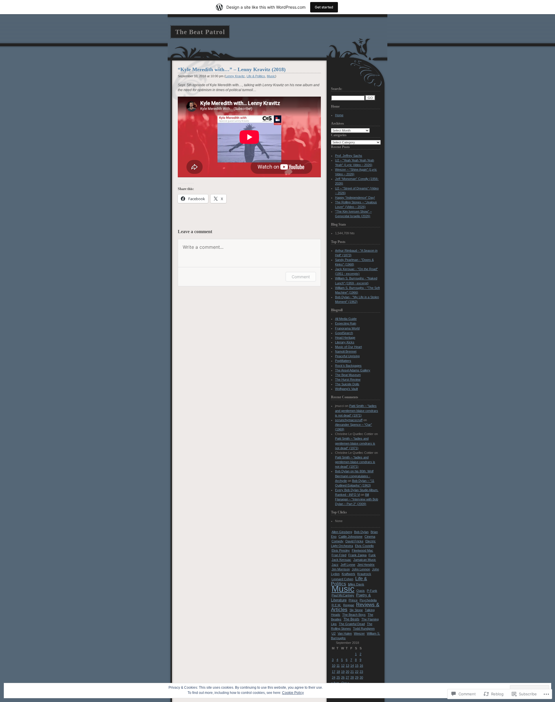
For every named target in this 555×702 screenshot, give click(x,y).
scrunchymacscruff (348, 420)
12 (343, 665)
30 (361, 677)
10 (333, 665)
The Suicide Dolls (347, 384)
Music (271, 76)
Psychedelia (368, 600)
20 (347, 671)
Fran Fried (339, 555)
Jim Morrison (341, 569)
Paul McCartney (343, 595)
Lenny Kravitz (235, 76)
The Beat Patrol (200, 32)
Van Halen (345, 633)
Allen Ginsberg (342, 532)
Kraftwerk (348, 574)
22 (356, 671)
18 (338, 671)
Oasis (360, 590)
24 (333, 677)
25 (338, 677)
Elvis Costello (364, 546)
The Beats (351, 619)
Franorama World (347, 328)
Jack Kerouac (341, 559)
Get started (324, 7)
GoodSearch (344, 333)
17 (333, 671)
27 (347, 677)
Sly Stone (356, 610)
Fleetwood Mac (362, 550)
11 (338, 665)
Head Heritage (345, 337)
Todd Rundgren (364, 628)
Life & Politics (256, 76)
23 (361, 671)
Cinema (370, 536)
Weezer (359, 633)
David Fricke (354, 541)
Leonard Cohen (342, 579)
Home (339, 115)
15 (356, 665)
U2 (334, 633)
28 (352, 677)
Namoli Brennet (345, 351)
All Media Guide (346, 318)
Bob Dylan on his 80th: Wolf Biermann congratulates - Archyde (354, 475)
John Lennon (361, 569)
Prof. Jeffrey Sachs (348, 155)
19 (343, 671)
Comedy (337, 541)
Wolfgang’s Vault (346, 388)
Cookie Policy (293, 693)
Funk (372, 555)
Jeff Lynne (348, 564)
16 (361, 665)
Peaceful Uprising (347, 356)
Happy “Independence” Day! (355, 197)
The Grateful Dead (352, 624)
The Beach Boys (354, 614)
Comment (301, 276)
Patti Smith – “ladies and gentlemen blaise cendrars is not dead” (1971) (356, 410)
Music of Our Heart (348, 347)
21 (352, 671)
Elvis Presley (341, 550)
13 (347, 665)
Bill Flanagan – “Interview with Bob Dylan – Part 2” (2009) (356, 499)
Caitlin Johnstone (350, 536)
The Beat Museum (348, 375)
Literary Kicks (344, 342)
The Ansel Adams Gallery (352, 370)
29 (356, 677)
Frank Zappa (357, 555)
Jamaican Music (364, 559)
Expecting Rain (345, 323)
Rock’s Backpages (348, 365)
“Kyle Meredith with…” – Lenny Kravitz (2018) (232, 69)
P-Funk (372, 590)
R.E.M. (336, 605)
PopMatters (343, 360)
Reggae (348, 605)
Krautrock (364, 574)
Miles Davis (356, 584)
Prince (353, 600)
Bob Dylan (361, 532)
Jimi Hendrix (366, 564)
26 (343, 677)
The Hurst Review (347, 379)
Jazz (335, 564)
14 (352, 665)
